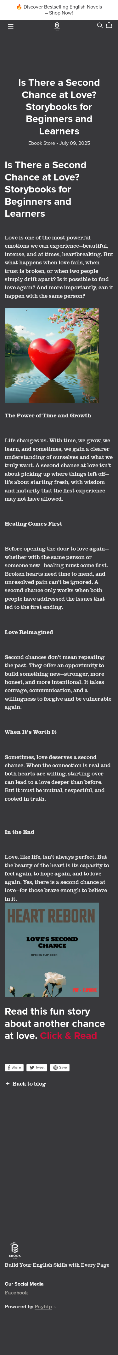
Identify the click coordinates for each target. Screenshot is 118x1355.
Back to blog (29, 1083)
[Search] (100, 25)
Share (16, 1067)
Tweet (39, 1067)
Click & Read (68, 1036)
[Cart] (111, 25)
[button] (55, 1307)
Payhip (43, 1306)
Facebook (16, 1292)
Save (62, 1067)
